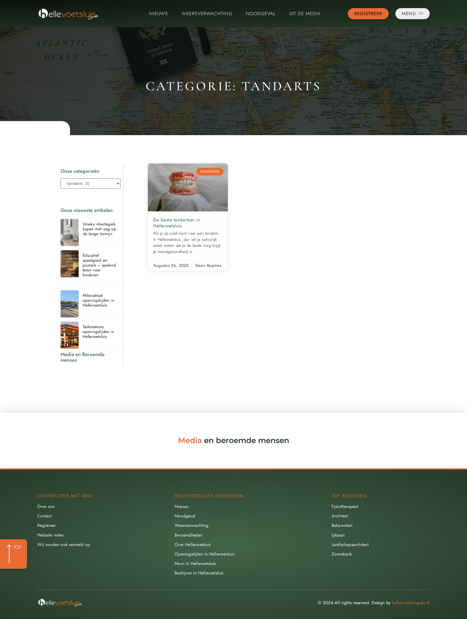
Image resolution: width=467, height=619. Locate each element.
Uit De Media (305, 13)
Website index (50, 535)
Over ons (45, 506)
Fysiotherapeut (345, 506)
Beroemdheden (188, 535)
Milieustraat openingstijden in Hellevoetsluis (98, 300)
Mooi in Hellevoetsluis (195, 563)
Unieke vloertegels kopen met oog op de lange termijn (99, 229)
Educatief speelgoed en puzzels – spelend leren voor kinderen (99, 265)
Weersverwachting (207, 13)
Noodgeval (261, 13)
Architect (340, 516)
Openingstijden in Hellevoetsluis (204, 554)
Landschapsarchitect (350, 544)
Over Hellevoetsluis (193, 544)
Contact (44, 516)
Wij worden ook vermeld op (63, 544)
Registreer (46, 525)
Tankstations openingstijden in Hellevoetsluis (98, 332)
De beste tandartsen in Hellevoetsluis (176, 223)
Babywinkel (342, 525)
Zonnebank (342, 554)
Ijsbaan (338, 535)
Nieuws (158, 13)
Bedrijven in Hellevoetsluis (199, 573)
